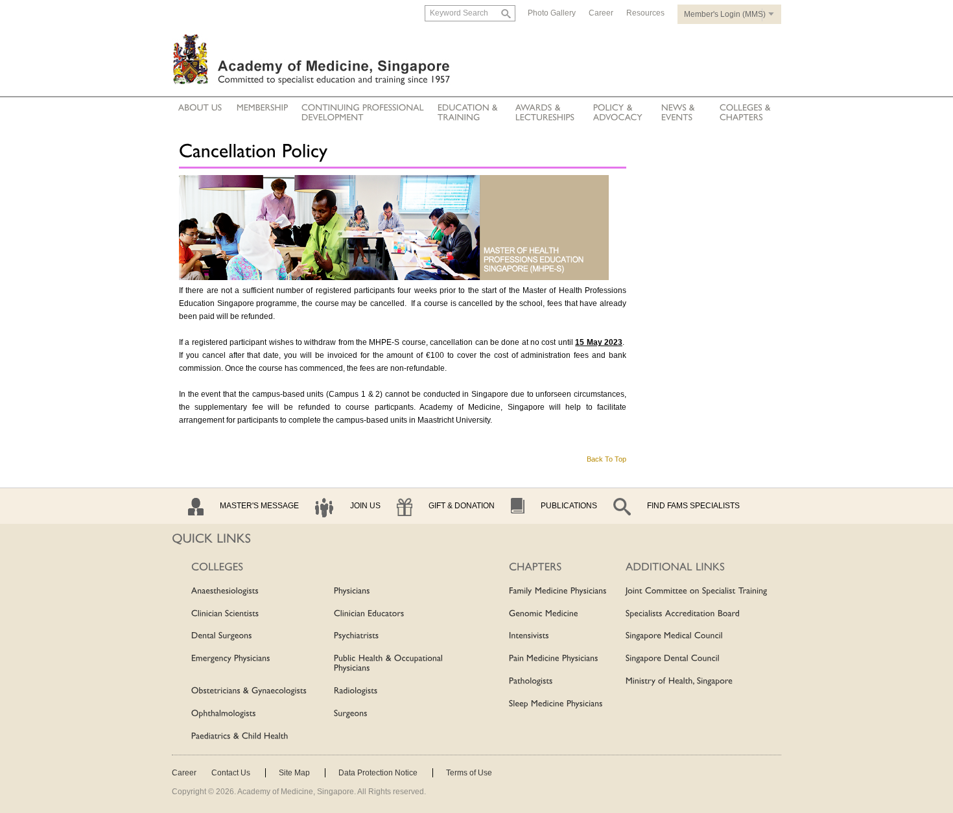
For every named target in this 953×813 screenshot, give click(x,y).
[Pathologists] (531, 681)
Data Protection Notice (378, 772)
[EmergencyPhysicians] (230, 658)
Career (601, 13)
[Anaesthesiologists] (225, 591)
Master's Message (259, 505)
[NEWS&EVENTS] (679, 113)
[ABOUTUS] (200, 108)
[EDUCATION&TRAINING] (469, 113)
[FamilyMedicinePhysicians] (558, 591)
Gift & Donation (462, 505)
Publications (569, 505)
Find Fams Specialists (693, 505)
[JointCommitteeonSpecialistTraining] (697, 591)
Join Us (365, 505)
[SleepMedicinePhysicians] (556, 704)
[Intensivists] (529, 636)
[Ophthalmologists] (223, 713)
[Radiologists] (356, 691)
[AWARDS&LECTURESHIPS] (545, 113)
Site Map (294, 772)
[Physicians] (352, 591)
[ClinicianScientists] (225, 614)
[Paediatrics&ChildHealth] (239, 736)
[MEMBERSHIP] (262, 108)
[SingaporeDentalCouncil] (673, 658)
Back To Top (606, 459)
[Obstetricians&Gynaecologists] (249, 691)
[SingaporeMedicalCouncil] (674, 636)
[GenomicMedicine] (543, 614)
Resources (645, 13)
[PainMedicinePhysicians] (553, 658)
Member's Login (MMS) (725, 14)
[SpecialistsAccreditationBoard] (683, 614)
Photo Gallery (552, 13)
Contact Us (230, 772)
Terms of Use (469, 772)
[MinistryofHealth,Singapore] (679, 681)
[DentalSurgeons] (221, 636)
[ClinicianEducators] (369, 614)
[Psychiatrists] (356, 636)
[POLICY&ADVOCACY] (617, 113)
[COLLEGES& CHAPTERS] (745, 113)
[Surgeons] (351, 713)
